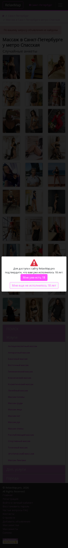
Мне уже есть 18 (34, 277)
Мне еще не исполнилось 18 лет (34, 285)
